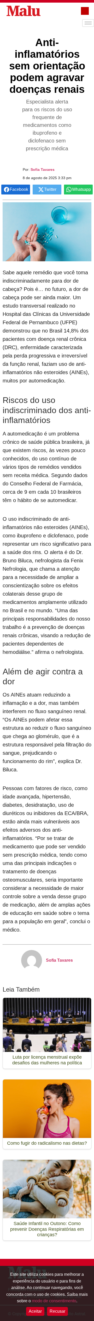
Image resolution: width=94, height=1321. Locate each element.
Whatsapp (81, 189)
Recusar (57, 1311)
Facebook (19, 189)
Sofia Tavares (43, 169)
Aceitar (35, 1311)
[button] (85, 11)
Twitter (50, 189)
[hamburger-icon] (88, 23)
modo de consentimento (54, 1301)
